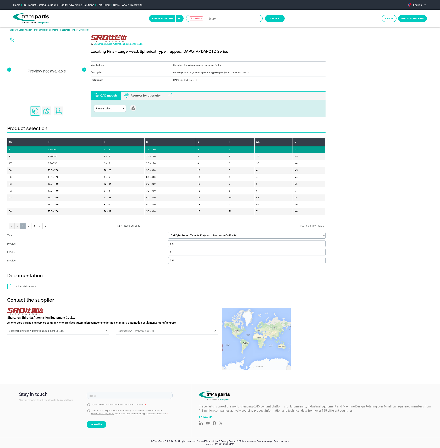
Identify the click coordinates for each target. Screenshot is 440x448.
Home (16, 5)
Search (274, 18)
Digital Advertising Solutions (77, 5)
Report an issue (281, 441)
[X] (222, 423)
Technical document (25, 286)
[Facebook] (216, 423)
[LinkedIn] (202, 423)
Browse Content (162, 18)
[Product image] (46, 111)
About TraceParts (132, 5)
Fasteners (65, 29)
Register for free (412, 18)
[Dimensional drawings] (58, 111)
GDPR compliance (246, 441)
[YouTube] (209, 423)
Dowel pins (84, 29)
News (116, 5)
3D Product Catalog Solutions (40, 5)
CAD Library (104, 5)
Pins (74, 29)
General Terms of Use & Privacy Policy (216, 441)
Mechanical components (46, 29)
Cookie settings (264, 441)
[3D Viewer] (35, 111)
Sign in (389, 18)
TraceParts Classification (19, 29)
